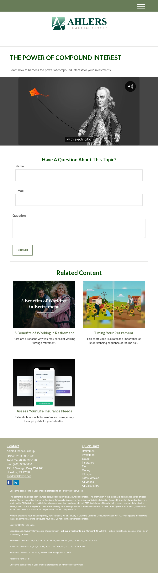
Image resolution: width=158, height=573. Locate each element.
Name (19, 166)
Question (19, 215)
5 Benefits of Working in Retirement (44, 333)
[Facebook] (47, 40)
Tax (84, 466)
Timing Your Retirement (113, 333)
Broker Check (76, 564)
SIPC (103, 530)
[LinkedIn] (42, 40)
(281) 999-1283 (114, 40)
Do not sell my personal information (72, 518)
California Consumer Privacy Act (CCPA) (107, 515)
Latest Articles (90, 478)
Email (19, 191)
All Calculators (90, 486)
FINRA (97, 530)
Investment (88, 455)
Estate (86, 458)
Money (86, 470)
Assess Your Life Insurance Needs (44, 411)
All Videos (88, 482)
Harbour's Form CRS (19, 558)
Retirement (88, 451)
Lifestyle (87, 474)
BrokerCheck (76, 490)
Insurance (88, 462)
